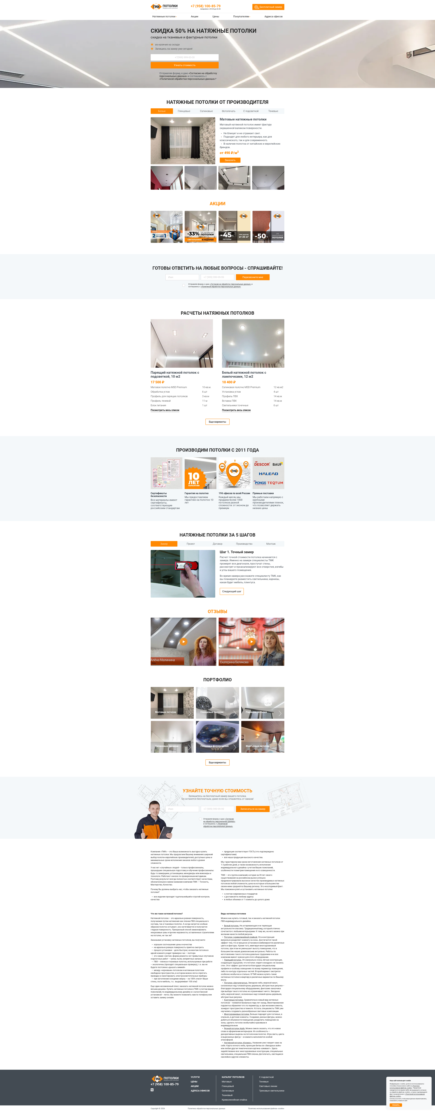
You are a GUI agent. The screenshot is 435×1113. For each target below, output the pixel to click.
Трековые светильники (271, 1090)
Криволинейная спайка (234, 1099)
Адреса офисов (274, 16)
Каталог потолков (233, 1077)
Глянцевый (228, 1086)
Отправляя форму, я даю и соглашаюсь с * (188, 76)
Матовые (227, 1081)
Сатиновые (228, 1090)
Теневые (264, 1081)
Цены (216, 16)
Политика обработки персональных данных (206, 1108)
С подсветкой (266, 1077)
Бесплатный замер (271, 7)
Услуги (195, 1077)
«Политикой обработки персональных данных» (187, 79)
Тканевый (227, 1095)
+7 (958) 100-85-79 (206, 6)
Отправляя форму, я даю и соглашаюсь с (220, 285)
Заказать (230, 160)
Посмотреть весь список (165, 410)
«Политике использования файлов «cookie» (405, 1087)
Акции (194, 16)
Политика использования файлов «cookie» (266, 1108)
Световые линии (268, 1086)
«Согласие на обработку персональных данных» (230, 284)
